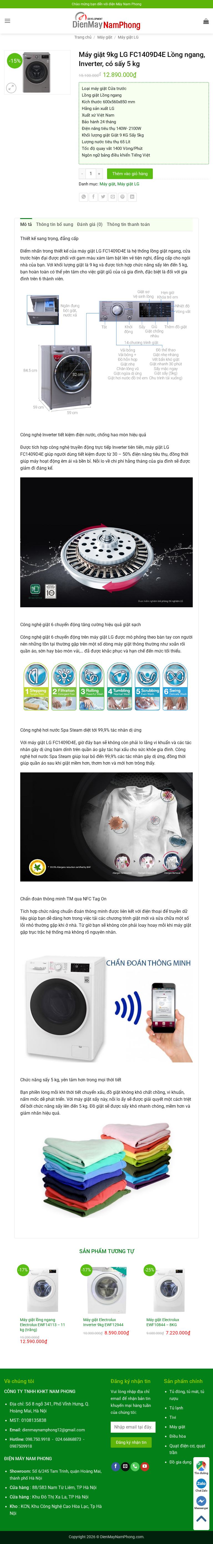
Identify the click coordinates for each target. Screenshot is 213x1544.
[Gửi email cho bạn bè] (112, 197)
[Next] (198, 1312)
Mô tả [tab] (26, 224)
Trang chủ (83, 37)
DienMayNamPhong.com (121, 1537)
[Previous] (15, 1312)
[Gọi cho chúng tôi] (135, 1466)
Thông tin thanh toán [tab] (128, 224)
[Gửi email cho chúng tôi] (125, 1466)
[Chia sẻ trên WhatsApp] (83, 197)
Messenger (201, 1508)
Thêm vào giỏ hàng (130, 173)
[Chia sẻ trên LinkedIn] (132, 197)
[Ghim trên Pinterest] (122, 197)
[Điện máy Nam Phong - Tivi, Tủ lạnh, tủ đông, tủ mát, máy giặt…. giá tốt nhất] (107, 21)
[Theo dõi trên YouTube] (144, 1466)
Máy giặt (104, 37)
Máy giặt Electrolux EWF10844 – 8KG (162, 1322)
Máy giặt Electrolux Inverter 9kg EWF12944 (103, 1322)
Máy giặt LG (128, 37)
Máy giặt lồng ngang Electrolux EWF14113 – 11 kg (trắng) (42, 1325)
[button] (7, 20)
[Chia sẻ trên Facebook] (93, 197)
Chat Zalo (201, 1490)
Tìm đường (201, 1473)
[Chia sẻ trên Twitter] (102, 197)
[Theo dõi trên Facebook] (115, 1466)
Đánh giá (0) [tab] (90, 224)
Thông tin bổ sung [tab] (54, 224)
